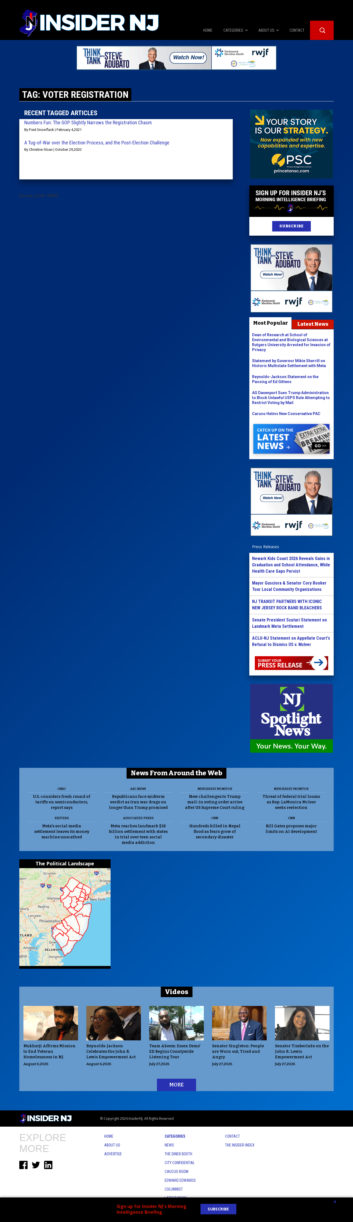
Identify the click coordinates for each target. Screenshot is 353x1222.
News (169, 1145)
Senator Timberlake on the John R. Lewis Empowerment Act (302, 1051)
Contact (232, 1136)
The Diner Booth (178, 1154)
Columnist (174, 1189)
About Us (112, 1145)
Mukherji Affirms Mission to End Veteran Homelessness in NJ (49, 1051)
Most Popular (270, 323)
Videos (176, 992)
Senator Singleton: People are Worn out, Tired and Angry (238, 1051)
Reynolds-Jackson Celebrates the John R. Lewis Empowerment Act (111, 1051)
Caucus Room (176, 1171)
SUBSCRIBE (291, 226)
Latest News (312, 324)
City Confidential (180, 1163)
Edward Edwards (180, 1180)
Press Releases (265, 546)
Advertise (113, 1154)
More (176, 1085)
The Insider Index (240, 1145)
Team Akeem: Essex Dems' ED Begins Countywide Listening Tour (174, 1051)
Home (108, 1136)
